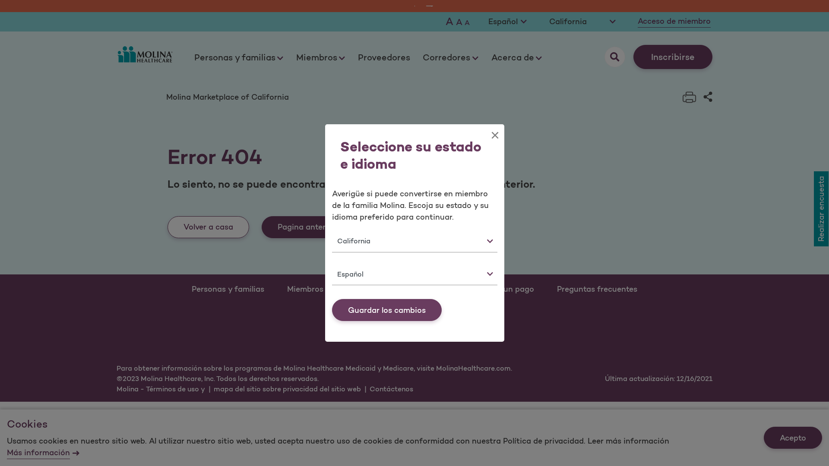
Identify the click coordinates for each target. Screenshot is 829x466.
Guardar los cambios (387, 310)
